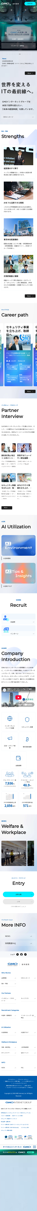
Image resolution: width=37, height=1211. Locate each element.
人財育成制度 (25, 1047)
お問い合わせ (27, 1085)
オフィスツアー (5, 1053)
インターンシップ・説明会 (27, 1016)
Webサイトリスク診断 (17, 1115)
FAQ (22, 1067)
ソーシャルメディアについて (20, 1083)
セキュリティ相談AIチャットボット (9, 1118)
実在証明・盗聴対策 (5, 1121)
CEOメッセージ (25, 978)
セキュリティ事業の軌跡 (6, 1130)
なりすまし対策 (25, 1127)
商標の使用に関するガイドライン (14, 1085)
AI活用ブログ (24, 1032)
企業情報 (3, 978)
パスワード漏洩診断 (5, 1115)
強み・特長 (4, 983)
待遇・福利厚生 (5, 1047)
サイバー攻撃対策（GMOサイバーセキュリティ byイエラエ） (15, 1124)
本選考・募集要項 (6, 1015)
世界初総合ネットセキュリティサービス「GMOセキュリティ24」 (16, 1113)
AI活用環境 (4, 1032)
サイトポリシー (12, 1079)
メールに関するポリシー (28, 1081)
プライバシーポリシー (23, 1079)
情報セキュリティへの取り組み (12, 1081)
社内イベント (25, 1053)
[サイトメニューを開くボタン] (34, 8)
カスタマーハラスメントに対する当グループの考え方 (20, 1087)
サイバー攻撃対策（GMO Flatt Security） (10, 1127)
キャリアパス (25, 998)
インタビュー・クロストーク (7, 999)
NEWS (3, 1067)
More (29, 73)
